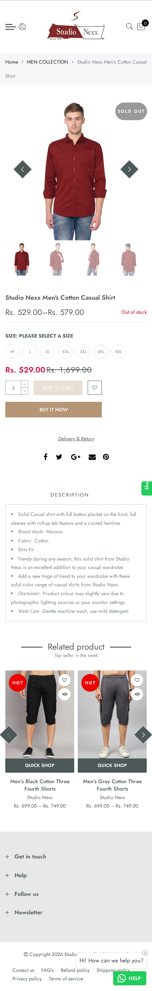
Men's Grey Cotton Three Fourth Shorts (112, 785)
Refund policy (75, 970)
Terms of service (66, 978)
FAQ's (47, 970)
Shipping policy (113, 970)
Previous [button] (22, 169)
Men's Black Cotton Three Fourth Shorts (40, 785)
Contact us (23, 970)
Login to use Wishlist (95, 388)
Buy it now (54, 409)
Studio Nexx (40, 797)
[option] (76, 169)
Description (70, 494)
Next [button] (129, 169)
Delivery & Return (76, 438)
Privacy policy (27, 978)
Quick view (64, 694)
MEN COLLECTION (47, 61)
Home (11, 61)
